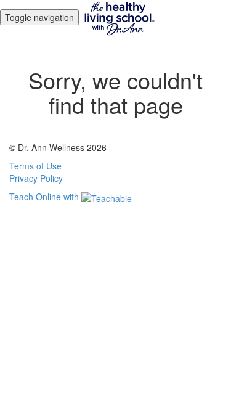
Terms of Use (35, 166)
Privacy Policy (36, 178)
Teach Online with (45, 196)
